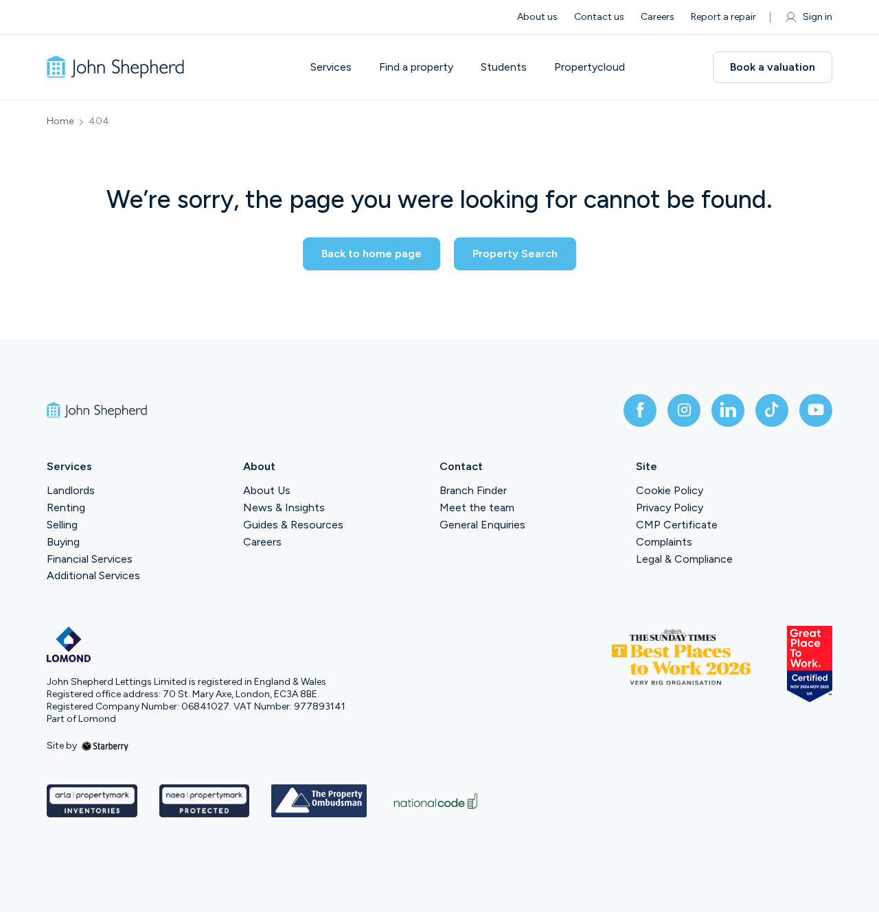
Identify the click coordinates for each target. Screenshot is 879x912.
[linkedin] (727, 410)
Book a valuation (772, 66)
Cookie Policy (669, 490)
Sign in (817, 17)
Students (504, 67)
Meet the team (477, 507)
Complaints (664, 541)
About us (537, 17)
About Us (266, 490)
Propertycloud (589, 67)
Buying (63, 541)
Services (331, 67)
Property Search (515, 253)
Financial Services (90, 558)
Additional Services (93, 575)
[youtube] (815, 410)
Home (60, 121)
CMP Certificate (677, 524)
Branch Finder (473, 490)
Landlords (71, 490)
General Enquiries (482, 524)
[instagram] (683, 410)
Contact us (599, 17)
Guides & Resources (293, 524)
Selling (62, 524)
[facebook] (640, 410)
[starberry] (105, 745)
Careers (657, 17)
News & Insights (284, 507)
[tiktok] (771, 410)
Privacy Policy (669, 507)
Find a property (416, 67)
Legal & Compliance (684, 558)
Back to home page (371, 253)
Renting (66, 507)
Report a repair (723, 17)
